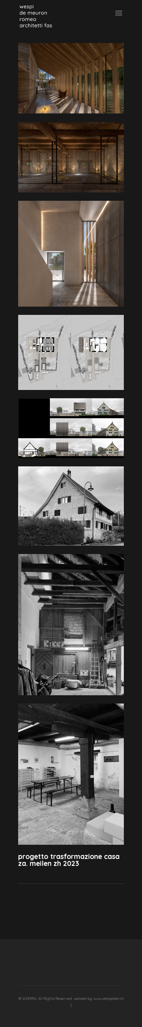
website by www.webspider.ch (99, 998)
